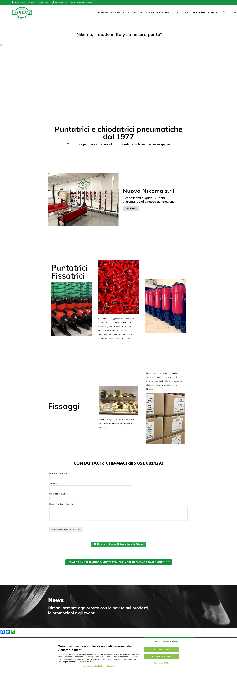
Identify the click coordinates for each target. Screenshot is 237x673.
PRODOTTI (117, 12)
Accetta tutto (161, 650)
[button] (224, 13)
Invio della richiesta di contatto (65, 529)
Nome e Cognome (59, 473)
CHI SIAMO (102, 12)
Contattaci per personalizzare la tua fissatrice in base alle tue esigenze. (118, 144)
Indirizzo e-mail (58, 494)
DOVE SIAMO (198, 12)
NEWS (185, 12)
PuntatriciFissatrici (69, 272)
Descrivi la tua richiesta (61, 504)
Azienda (53, 483)
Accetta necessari (161, 656)
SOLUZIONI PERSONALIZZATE (161, 12)
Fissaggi (64, 406)
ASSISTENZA (134, 12)
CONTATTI (213, 12)
